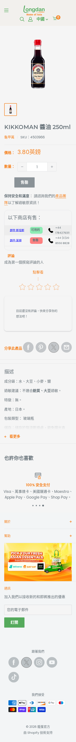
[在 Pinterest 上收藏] (41, 347)
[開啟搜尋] (22, 19)
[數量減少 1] (22, 166)
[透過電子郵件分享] (66, 347)
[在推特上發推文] (53, 348)
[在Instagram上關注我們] (39, 662)
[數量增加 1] (52, 166)
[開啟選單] (6, 10)
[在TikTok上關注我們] (13, 677)
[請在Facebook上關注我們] (13, 662)
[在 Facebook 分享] (28, 347)
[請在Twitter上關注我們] (26, 663)
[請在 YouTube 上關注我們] (52, 662)
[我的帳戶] (30, 19)
